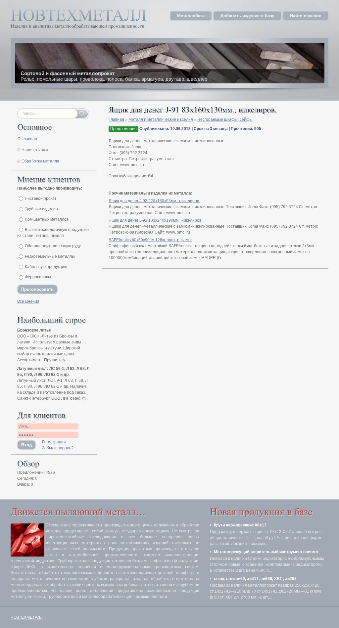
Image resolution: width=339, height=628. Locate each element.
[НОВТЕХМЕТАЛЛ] (79, 14)
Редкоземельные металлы (50, 256)
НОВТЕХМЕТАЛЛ (27, 617)
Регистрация (54, 442)
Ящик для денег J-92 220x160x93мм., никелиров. (154, 201)
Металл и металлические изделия (160, 119)
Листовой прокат (41, 198)
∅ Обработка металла (38, 161)
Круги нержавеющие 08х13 (240, 525)
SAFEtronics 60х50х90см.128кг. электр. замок (150, 240)
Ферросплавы (38, 277)
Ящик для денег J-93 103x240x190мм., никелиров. (155, 220)
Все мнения (28, 301)
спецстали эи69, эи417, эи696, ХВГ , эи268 (255, 578)
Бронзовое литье (34, 330)
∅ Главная (27, 138)
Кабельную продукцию (46, 266)
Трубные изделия (41, 208)
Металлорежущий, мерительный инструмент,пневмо (266, 552)
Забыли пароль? (57, 448)
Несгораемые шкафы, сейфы (225, 119)
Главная (116, 119)
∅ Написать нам (32, 150)
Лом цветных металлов (47, 219)
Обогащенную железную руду (53, 246)
